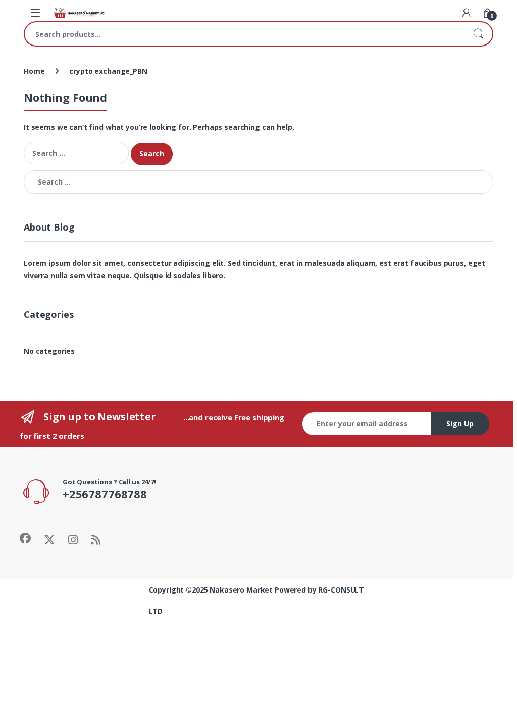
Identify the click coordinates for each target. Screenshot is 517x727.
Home (34, 71)
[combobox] (244, 34)
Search (478, 34)
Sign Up (460, 423)
